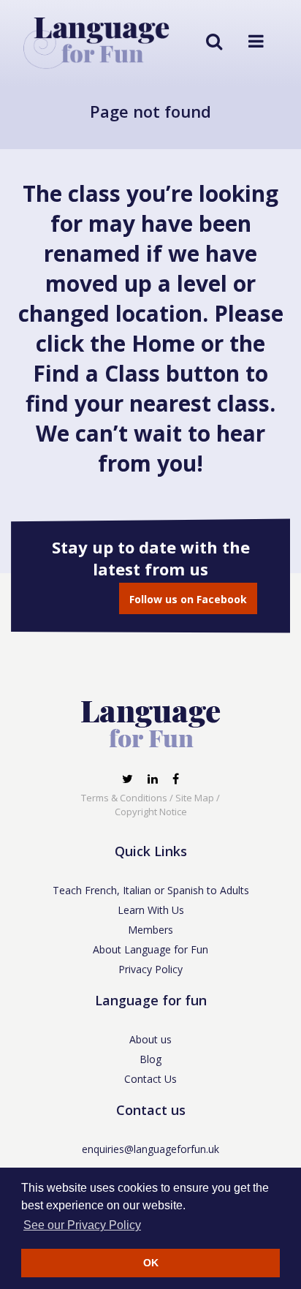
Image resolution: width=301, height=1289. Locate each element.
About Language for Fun (150, 949)
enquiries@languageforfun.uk (150, 1149)
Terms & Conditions (124, 797)
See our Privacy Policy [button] (82, 1225)
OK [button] (151, 1263)
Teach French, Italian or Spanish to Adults (151, 890)
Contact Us (150, 1079)
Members (150, 930)
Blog (150, 1059)
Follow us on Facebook (188, 599)
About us (150, 1039)
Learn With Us (151, 910)
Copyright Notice (151, 811)
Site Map (194, 797)
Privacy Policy (150, 969)
